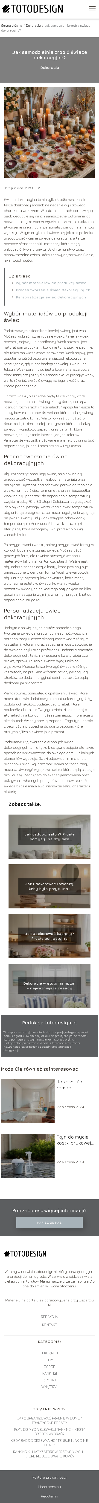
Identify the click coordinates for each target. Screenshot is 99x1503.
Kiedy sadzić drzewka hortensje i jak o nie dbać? (49, 1442)
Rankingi (49, 1373)
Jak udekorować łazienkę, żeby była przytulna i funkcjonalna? (49, 886)
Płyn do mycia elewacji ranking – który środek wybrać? (49, 1431)
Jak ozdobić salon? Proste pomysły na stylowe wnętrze (49, 837)
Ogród (49, 1366)
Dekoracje (33, 25)
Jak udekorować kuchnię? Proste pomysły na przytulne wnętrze (49, 936)
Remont (49, 1380)
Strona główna (12, 25)
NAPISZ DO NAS (49, 1222)
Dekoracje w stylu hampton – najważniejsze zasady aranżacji (49, 986)
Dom (49, 1360)
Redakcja (49, 1317)
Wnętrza (49, 1386)
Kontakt (49, 1325)
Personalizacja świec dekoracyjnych (51, 297)
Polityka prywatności (49, 1477)
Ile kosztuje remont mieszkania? (70, 1085)
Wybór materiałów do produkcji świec (51, 283)
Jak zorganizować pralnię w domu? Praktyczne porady (49, 1420)
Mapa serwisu (49, 1487)
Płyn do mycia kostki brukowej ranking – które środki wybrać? (74, 1140)
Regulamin (49, 1496)
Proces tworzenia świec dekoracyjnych (53, 290)
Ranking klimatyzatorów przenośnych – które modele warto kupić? (49, 1454)
